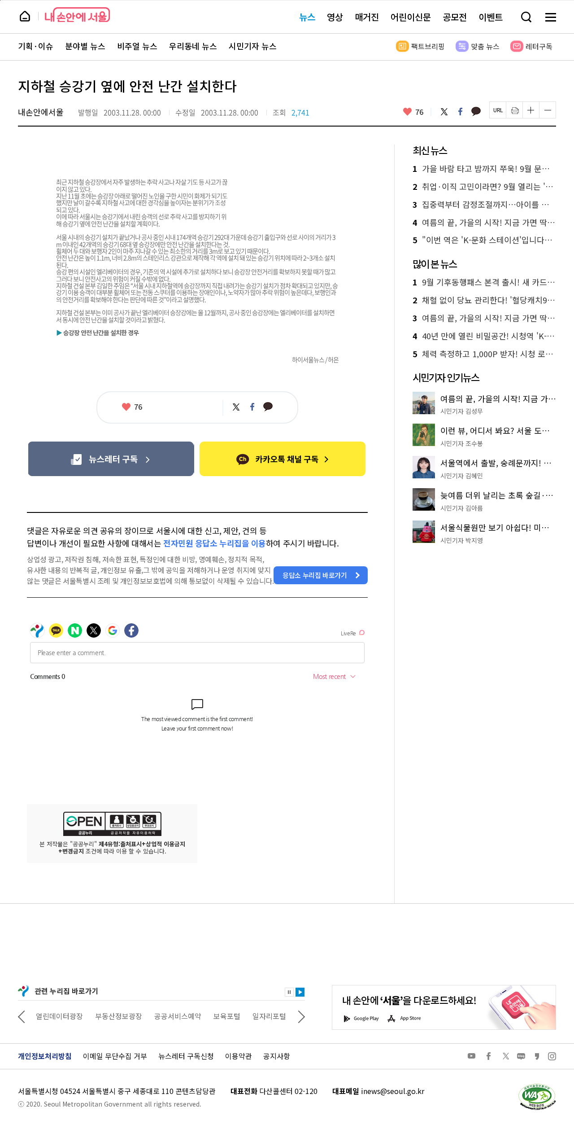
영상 (335, 16)
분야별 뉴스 (85, 46)
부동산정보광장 (118, 1016)
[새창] (111, 459)
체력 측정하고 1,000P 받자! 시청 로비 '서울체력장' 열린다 (484, 354)
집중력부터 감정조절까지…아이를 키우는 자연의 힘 (484, 204)
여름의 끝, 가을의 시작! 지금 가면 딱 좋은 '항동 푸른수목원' (484, 222)
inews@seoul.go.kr (392, 1090)
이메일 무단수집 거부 (115, 1055)
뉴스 (307, 16)
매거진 (367, 16)
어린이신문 (411, 16)
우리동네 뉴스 (193, 46)
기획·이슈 (35, 46)
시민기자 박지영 (461, 540)
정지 (289, 992)
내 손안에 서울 (77, 14)
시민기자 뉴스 (253, 46)
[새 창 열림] (536, 1085)
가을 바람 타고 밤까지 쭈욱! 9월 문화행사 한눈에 (484, 168)
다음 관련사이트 (301, 1016)
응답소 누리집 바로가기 (315, 575)
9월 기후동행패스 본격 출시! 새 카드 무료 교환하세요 (484, 282)
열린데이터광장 (59, 1016)
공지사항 (276, 1055)
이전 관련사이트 (21, 1016)
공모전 (455, 16)
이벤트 (490, 16)
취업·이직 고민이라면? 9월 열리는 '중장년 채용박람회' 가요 (484, 186)
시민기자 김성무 (461, 411)
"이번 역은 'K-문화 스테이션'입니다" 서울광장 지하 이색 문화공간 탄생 (484, 240)
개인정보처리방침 (45, 1055)
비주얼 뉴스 (137, 46)
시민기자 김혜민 (461, 475)
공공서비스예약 (177, 1016)
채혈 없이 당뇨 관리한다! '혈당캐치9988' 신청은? (484, 300)
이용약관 (238, 1055)
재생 (300, 992)
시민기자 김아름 (461, 507)
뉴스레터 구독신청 (186, 1055)
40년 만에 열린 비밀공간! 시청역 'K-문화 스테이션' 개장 (484, 336)
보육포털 (226, 1016)
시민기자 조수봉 (461, 443)
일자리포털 (269, 1016)
